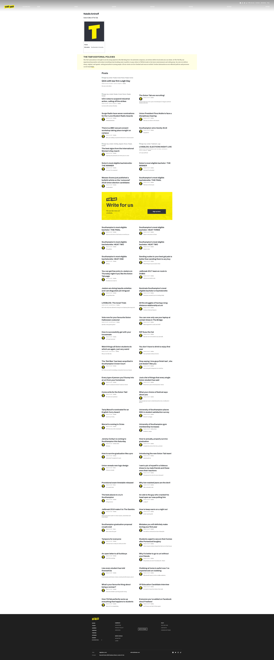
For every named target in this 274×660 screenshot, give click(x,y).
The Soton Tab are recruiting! (152, 95)
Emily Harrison (112, 351)
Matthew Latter (153, 149)
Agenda (152, 6)
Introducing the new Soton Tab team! (155, 453)
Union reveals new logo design (115, 466)
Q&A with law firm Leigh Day (116, 81)
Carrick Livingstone (118, 83)
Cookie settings (166, 630)
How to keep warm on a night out (153, 509)
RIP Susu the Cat (146, 332)
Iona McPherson (112, 305)
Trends (191, 6)
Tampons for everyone (111, 539)
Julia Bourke (164, 149)
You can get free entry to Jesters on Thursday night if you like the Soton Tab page (117, 273)
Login (116, 640)
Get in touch (142, 629)
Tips (268, 2)
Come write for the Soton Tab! (115, 392)
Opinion (229, 6)
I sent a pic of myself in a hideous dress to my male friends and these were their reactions (154, 468)
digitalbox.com (103, 652)
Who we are (251, 2)
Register (117, 638)
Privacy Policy (119, 627)
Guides (268, 6)
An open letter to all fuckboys (114, 554)
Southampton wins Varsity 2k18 (153, 128)
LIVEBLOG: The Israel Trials (114, 303)
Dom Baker (110, 83)
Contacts (164, 627)
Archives (117, 630)
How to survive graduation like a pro (117, 453)
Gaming (114, 6)
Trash (76, 6)
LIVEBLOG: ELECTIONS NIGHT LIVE (155, 147)
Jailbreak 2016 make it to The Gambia (118, 509)
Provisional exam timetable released (117, 483)
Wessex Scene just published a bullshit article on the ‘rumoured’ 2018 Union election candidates (116, 180)
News (38, 6)
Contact (258, 2)
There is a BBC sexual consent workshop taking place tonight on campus (116, 130)
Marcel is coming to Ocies (113, 424)
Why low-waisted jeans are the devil (154, 483)
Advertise (263, 2)
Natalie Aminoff (105, 83)
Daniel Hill (148, 149)
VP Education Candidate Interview (154, 584)
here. (92, 67)
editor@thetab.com (135, 652)
